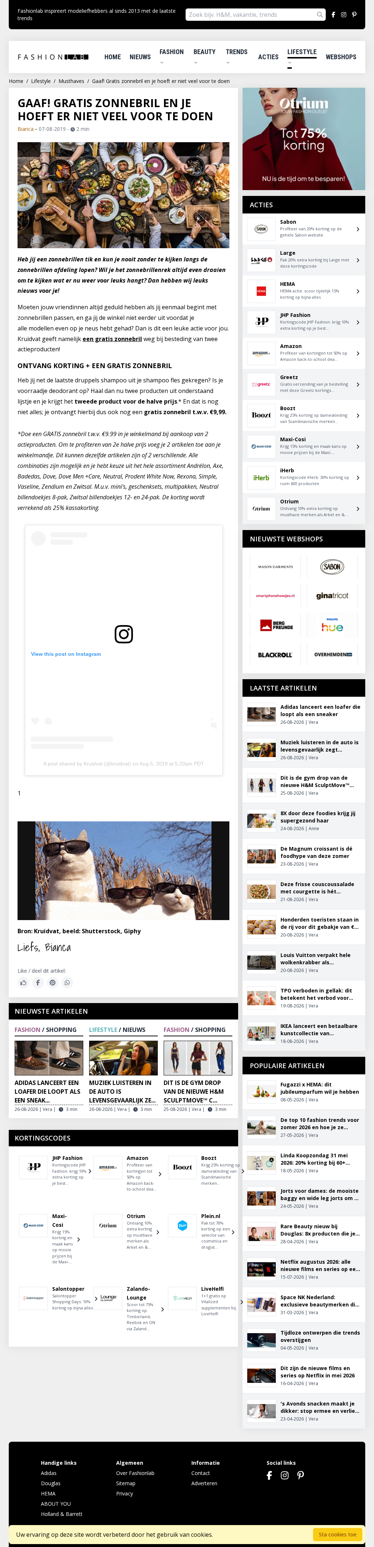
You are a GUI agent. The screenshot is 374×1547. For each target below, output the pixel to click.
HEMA (48, 1493)
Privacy (124, 1493)
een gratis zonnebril (112, 339)
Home (112, 57)
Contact (200, 1473)
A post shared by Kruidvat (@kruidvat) (87, 764)
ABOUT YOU (56, 1503)
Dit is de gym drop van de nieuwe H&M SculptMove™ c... (194, 1091)
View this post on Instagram (66, 654)
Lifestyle (302, 52)
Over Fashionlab (135, 1473)
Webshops (341, 57)
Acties (268, 57)
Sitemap (126, 1483)
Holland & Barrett (62, 1513)
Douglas (51, 1483)
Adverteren (204, 1483)
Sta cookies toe (337, 1534)
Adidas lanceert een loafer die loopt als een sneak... (47, 1091)
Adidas (49, 1473)
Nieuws (140, 57)
